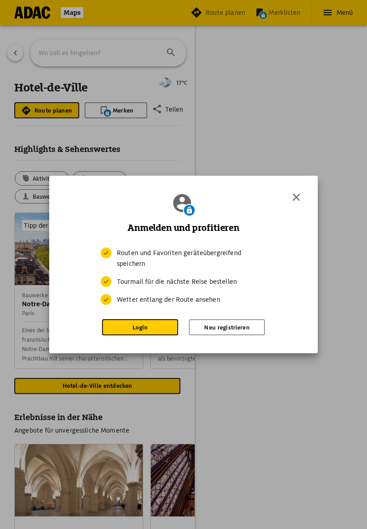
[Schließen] (296, 197)
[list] (183, 276)
